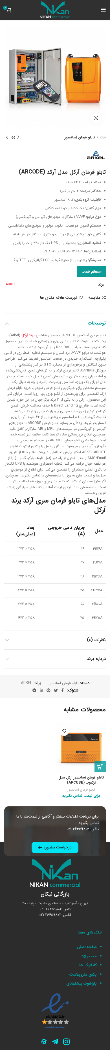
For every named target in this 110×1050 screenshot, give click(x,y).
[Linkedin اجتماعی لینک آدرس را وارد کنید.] (41, 690)
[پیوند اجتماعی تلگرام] (34, 690)
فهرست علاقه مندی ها (58, 298)
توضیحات (97, 323)
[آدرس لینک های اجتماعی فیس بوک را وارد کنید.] (62, 690)
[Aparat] (43, 1041)
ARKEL (11, 284)
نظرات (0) (96, 639)
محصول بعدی (7, 138)
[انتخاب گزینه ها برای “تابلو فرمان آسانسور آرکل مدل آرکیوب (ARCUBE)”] (100, 766)
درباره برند (96, 658)
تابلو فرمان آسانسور (80, 137)
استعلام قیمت (92, 271)
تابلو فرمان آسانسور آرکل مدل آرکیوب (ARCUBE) (81, 780)
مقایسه (94, 298)
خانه (103, 137)
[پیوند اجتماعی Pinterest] (48, 690)
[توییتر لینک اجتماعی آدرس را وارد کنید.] (56, 690)
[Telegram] (55, 1041)
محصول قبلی (18, 138)
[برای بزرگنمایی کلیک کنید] (96, 118)
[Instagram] (66, 1041)
